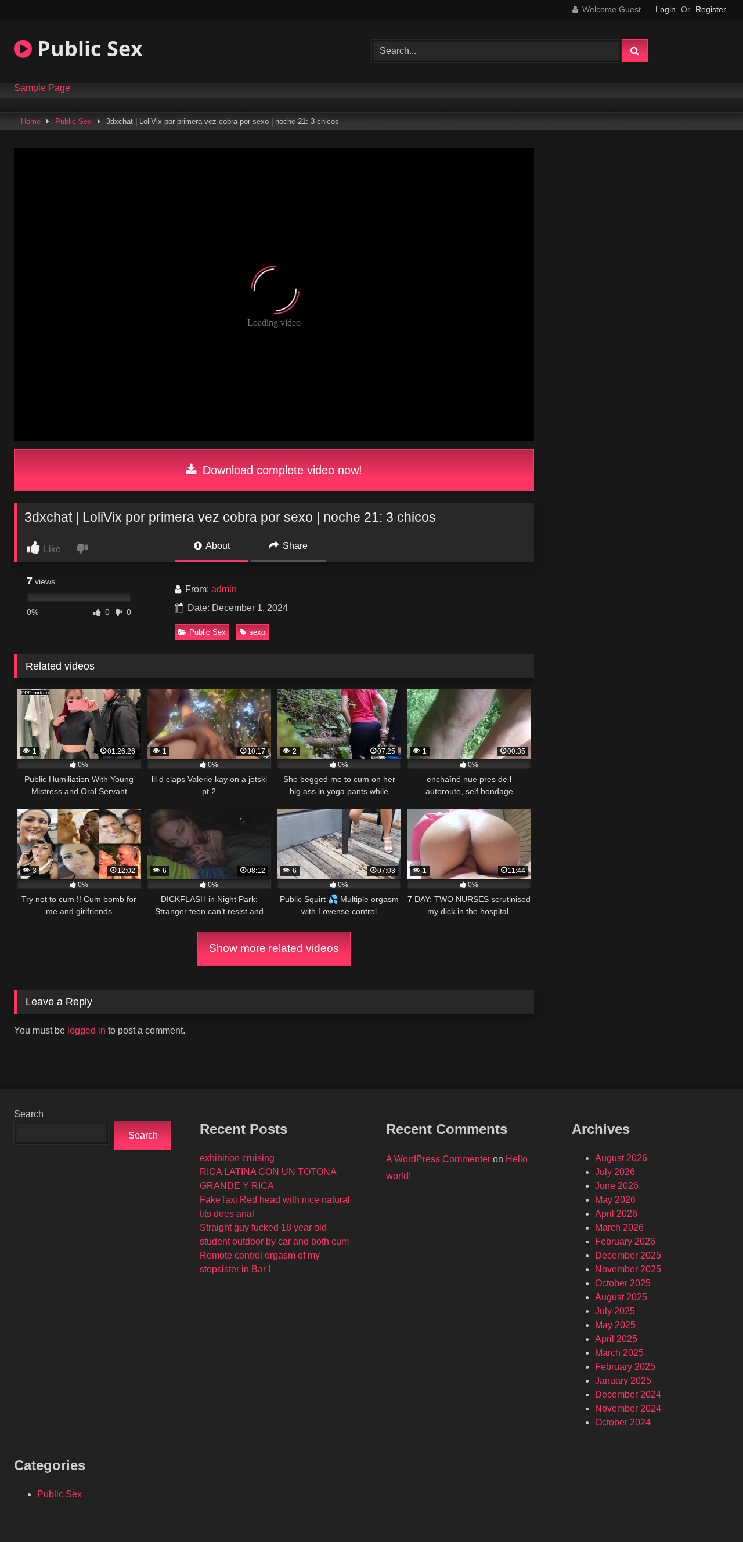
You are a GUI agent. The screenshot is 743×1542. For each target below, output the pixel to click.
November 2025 (628, 1269)
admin (224, 589)
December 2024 (628, 1394)
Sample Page (42, 88)
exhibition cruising (237, 1158)
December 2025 (628, 1255)
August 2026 (621, 1158)
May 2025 (615, 1325)
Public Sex (87, 48)
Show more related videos (274, 948)
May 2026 (615, 1200)
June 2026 (617, 1186)
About (217, 546)
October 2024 (623, 1422)
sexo (257, 632)
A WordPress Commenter (438, 1159)
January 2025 (623, 1380)
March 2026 (619, 1227)
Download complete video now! (280, 470)
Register (710, 9)
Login (665, 9)
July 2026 (615, 1172)
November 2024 (628, 1408)
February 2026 (625, 1241)
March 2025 (619, 1353)
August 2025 (621, 1297)
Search (29, 1114)
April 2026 (616, 1214)
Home (31, 121)
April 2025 (616, 1339)
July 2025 (615, 1311)
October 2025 (623, 1283)
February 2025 (625, 1367)
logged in (86, 1030)
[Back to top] (707, 1507)
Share (294, 546)
